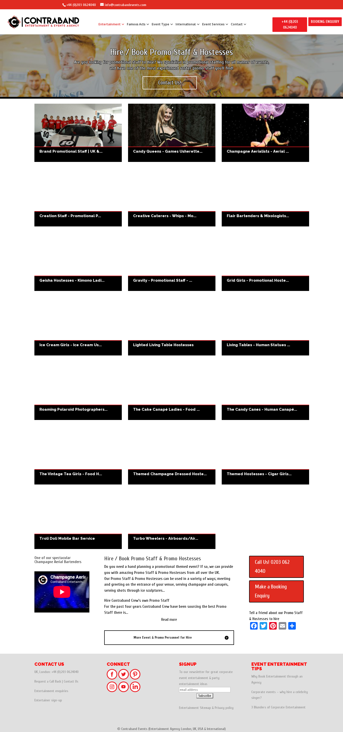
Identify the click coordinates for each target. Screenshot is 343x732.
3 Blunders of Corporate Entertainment (278, 707)
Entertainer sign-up (48, 700)
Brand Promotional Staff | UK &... (70, 151)
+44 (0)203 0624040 (81, 5)
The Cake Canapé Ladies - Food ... (166, 409)
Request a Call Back (47, 681)
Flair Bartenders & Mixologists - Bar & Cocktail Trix (265, 197)
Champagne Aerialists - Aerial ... (258, 151)
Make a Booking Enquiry (271, 591)
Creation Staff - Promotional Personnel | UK (78, 197)
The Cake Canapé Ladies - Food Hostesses (171, 391)
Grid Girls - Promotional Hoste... (258, 280)
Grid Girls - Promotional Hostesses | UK (265, 262)
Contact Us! (169, 83)
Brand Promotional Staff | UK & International (78, 133)
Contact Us (71, 681)
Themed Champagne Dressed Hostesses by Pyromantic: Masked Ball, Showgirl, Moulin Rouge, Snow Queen (171, 455)
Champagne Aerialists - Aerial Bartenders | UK (265, 133)
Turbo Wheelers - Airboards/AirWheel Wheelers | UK (171, 520)
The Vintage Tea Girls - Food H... (70, 474)
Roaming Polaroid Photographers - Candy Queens (78, 391)
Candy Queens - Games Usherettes (171, 133)
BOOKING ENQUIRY (325, 22)
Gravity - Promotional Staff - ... (162, 280)
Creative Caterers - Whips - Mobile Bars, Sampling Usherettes (171, 197)
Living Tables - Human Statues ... (258, 345)
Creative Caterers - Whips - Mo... (164, 216)
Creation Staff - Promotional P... (70, 216)
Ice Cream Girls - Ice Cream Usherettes (78, 326)
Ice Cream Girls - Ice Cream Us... (70, 345)
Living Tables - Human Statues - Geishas (265, 326)
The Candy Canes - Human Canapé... (262, 409)
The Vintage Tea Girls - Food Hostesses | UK (78, 455)
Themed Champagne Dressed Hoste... (170, 474)
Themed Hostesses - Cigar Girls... (259, 474)
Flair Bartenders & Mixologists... (258, 216)
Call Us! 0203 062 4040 (272, 566)
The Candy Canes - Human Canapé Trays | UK (265, 391)
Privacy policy (224, 708)
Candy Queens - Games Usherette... (167, 151)
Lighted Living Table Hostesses (171, 326)
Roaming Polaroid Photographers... (73, 409)
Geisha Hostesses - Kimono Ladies (78, 262)
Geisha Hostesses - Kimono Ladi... (71, 280)
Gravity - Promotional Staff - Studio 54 (171, 262)
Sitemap (205, 708)
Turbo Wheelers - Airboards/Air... (165, 538)
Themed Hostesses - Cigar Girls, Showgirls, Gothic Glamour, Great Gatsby (265, 455)
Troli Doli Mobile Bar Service (78, 520)
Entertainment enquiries (51, 691)
